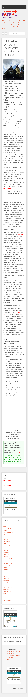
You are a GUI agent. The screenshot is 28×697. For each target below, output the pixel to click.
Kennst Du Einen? (11, 657)
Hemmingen (6, 554)
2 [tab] (15, 430)
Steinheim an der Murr (8, 595)
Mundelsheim (6, 578)
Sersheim (6, 593)
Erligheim (6, 543)
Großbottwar (6, 552)
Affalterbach (6, 524)
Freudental (6, 548)
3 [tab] (17, 430)
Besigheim (6, 530)
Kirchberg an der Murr (8, 558)
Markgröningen (7, 574)
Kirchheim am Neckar (8, 561)
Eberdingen (6, 539)
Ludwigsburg (6, 569)
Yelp (8, 659)
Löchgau (5, 567)
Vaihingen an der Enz (8, 600)
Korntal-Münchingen (8, 563)
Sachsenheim (6, 589)
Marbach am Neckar (8, 572)
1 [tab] (13, 430)
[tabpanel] (15, 413)
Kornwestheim (7, 565)
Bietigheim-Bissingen (8, 532)
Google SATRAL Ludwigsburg (14, 651)
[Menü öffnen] (3, 7)
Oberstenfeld (6, 582)
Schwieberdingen (7, 591)
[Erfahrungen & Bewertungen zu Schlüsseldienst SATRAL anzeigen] (11, 505)
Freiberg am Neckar (8, 545)
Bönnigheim (6, 534)
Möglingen (6, 576)
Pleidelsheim (6, 585)
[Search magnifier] (10, 33)
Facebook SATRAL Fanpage (14, 655)
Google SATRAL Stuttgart (13, 653)
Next (25, 414)
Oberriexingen (6, 580)
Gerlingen (6, 550)
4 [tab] (20, 430)
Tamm (5, 598)
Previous (2, 414)
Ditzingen (6, 537)
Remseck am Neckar (8, 587)
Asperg (5, 526)
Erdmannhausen (7, 541)
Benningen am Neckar (8, 528)
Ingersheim (6, 556)
